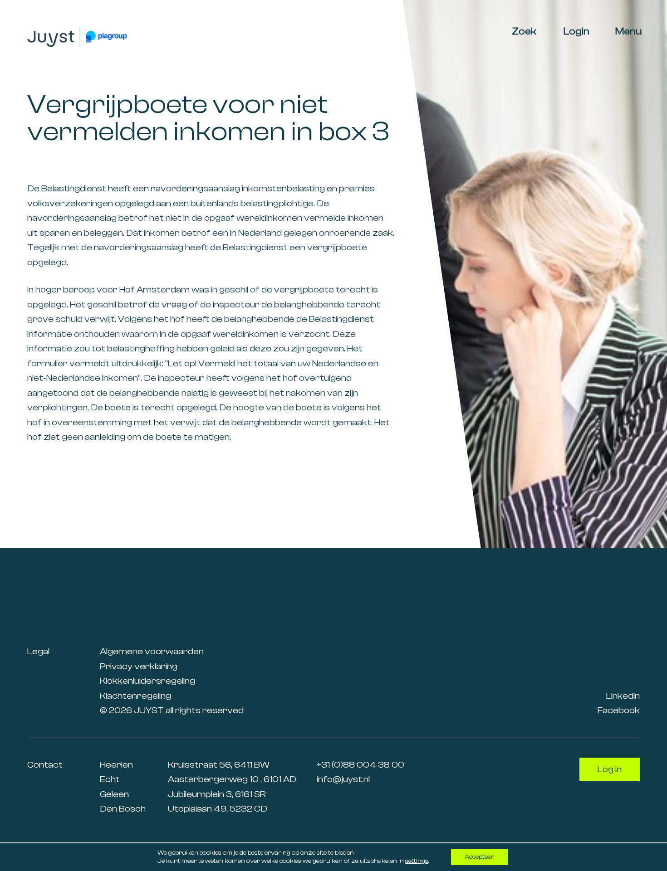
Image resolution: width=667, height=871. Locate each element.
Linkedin (623, 696)
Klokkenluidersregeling (147, 681)
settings (416, 861)
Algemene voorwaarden (152, 651)
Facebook (619, 710)
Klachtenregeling (135, 696)
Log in (610, 769)
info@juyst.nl (343, 779)
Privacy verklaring (138, 666)
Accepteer (479, 857)
